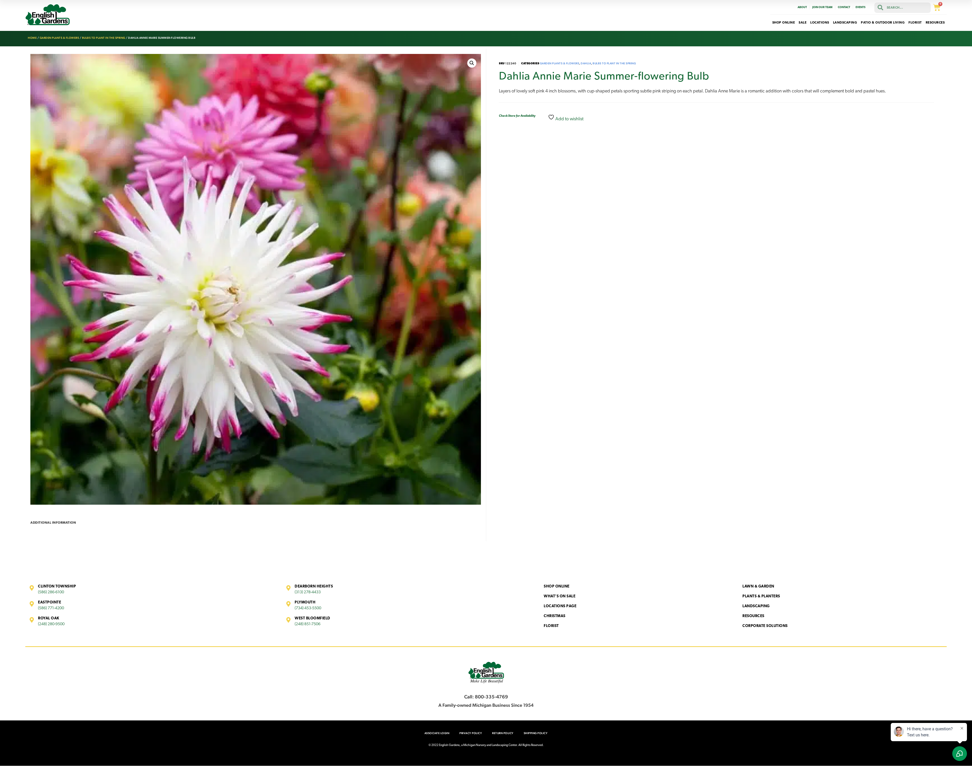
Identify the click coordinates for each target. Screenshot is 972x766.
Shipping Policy (536, 733)
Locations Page (560, 606)
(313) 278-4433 (308, 592)
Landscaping (756, 606)
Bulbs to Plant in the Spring (103, 38)
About (802, 7)
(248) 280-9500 (51, 624)
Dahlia (586, 63)
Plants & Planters (761, 596)
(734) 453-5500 (308, 608)
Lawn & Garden (758, 586)
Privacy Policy (470, 733)
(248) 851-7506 (307, 624)
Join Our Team (822, 7)
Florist (551, 626)
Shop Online (557, 586)
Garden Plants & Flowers (59, 38)
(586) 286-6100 (51, 592)
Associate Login (437, 733)
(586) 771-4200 (51, 608)
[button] (471, 63)
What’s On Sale (559, 596)
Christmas (554, 616)
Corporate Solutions (765, 626)
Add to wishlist (568, 119)
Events (860, 7)
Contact (844, 7)
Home (32, 38)
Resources (753, 616)
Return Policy (503, 733)
